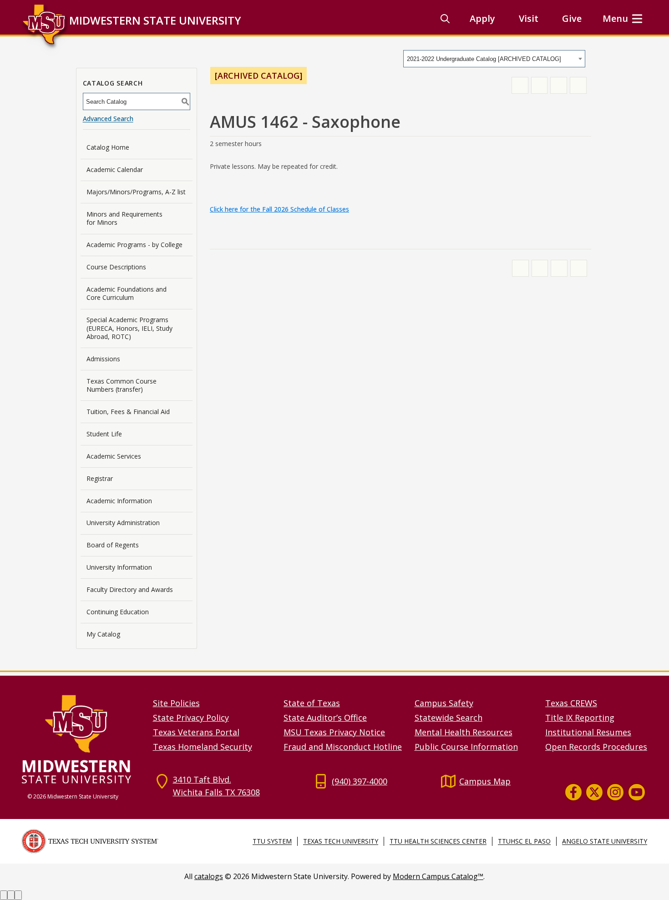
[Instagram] (615, 791)
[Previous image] (3, 895)
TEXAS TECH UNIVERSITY (340, 841)
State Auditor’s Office (325, 717)
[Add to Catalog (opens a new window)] (520, 85)
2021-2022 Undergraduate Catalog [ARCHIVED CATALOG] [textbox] (484, 59)
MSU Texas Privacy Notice (334, 732)
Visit (528, 18)
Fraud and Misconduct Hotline (343, 746)
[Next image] (11, 895)
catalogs (208, 876)
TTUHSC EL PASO (524, 841)
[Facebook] (573, 791)
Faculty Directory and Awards (129, 589)
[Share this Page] (539, 85)
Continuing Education (117, 611)
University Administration (123, 522)
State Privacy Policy (191, 717)
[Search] (445, 18)
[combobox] (494, 58)
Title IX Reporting (579, 717)
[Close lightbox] (18, 895)
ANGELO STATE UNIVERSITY (604, 841)
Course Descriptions (116, 267)
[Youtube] (636, 791)
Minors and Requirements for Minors (124, 218)
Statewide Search (448, 717)
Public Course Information (466, 746)
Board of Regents (112, 545)
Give (572, 18)
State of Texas (312, 703)
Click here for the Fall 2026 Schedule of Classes (279, 209)
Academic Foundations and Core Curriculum (126, 293)
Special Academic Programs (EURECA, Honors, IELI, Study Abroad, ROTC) (129, 327)
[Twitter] (594, 791)
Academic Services (113, 456)
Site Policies (176, 703)
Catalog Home (107, 147)
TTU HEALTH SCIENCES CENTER (438, 841)
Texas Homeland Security (202, 746)
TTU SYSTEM (272, 841)
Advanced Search (108, 118)
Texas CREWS (571, 703)
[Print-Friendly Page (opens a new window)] (558, 85)
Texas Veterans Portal (196, 732)
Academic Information (119, 500)
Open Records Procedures (596, 746)
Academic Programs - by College (134, 244)
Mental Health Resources (463, 732)
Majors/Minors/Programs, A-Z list (136, 191)
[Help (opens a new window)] (578, 85)
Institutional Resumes (588, 732)
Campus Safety (444, 703)
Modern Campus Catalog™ (438, 876)
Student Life (104, 434)
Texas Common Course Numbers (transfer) (121, 385)
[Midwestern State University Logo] (82, 739)
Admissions (103, 358)
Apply (482, 18)
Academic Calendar (114, 169)
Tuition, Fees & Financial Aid (128, 411)
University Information (119, 567)
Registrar (99, 478)
